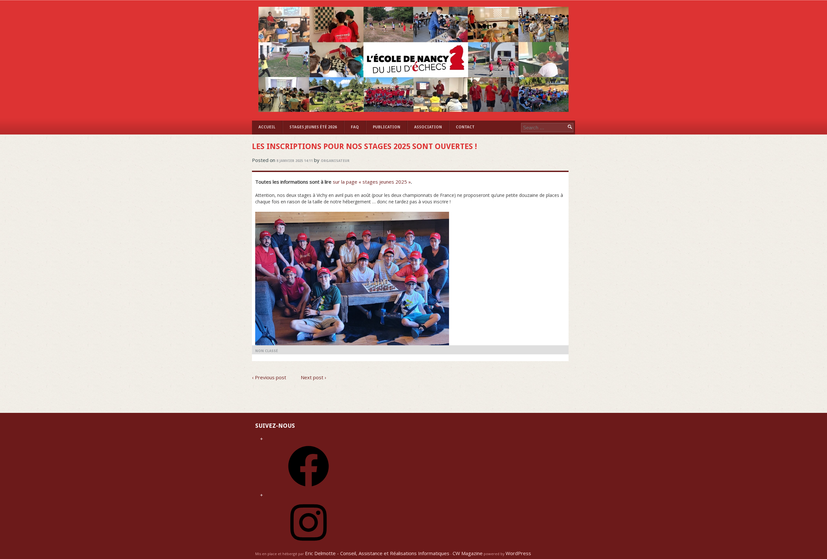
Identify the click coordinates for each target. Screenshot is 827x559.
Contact (465, 127)
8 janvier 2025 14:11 (295, 161)
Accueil (267, 127)
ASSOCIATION (428, 127)
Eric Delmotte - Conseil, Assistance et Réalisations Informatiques (377, 553)
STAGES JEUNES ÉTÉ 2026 (313, 127)
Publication (386, 127)
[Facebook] (308, 488)
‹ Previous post (269, 377)
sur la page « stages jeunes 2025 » (372, 181)
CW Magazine (468, 553)
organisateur (335, 161)
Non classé (266, 351)
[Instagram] (308, 545)
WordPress (518, 553)
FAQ (355, 127)
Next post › (313, 377)
